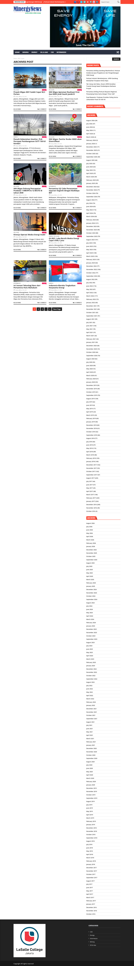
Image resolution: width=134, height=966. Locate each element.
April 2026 (89, 134)
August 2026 (90, 120)
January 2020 (90, 382)
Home (17, 52)
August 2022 (90, 279)
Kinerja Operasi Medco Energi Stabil (29, 234)
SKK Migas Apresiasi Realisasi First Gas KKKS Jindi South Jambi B (64, 93)
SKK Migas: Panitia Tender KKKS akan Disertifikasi (65, 140)
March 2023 (90, 256)
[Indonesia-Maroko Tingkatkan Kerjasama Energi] (65, 271)
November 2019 (91, 389)
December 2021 (91, 306)
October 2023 (90, 233)
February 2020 (91, 379)
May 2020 (89, 369)
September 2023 (91, 236)
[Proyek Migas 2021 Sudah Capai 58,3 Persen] (30, 77)
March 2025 (90, 177)
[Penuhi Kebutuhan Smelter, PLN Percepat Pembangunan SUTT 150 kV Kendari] (30, 124)
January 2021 (90, 342)
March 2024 (90, 216)
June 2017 (89, 485)
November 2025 (91, 150)
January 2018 (90, 461)
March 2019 (90, 415)
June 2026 (89, 127)
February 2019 (91, 418)
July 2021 (89, 322)
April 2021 (89, 332)
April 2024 (89, 213)
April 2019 (89, 412)
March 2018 (90, 455)
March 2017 (90, 495)
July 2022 (89, 283)
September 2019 (91, 395)
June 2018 (89, 445)
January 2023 (90, 263)
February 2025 (91, 180)
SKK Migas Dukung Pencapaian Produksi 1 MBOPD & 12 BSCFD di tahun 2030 (28, 190)
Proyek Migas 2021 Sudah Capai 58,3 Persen (29, 93)
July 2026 (89, 124)
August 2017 (90, 478)
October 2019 (90, 392)
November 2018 (91, 428)
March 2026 (90, 137)
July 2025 (89, 163)
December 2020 (91, 346)
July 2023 (89, 243)
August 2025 (90, 160)
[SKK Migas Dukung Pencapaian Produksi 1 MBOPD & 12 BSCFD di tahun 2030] (30, 174)
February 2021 (91, 339)
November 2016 (91, 508)
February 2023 (91, 259)
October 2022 (90, 273)
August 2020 (90, 359)
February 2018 (91, 458)
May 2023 (89, 249)
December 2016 (91, 504)
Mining (25, 52)
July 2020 (89, 362)
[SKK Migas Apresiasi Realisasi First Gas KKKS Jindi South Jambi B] (65, 77)
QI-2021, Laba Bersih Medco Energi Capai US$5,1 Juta (64, 239)
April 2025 (89, 173)
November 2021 (91, 309)
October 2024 (90, 193)
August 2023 (90, 240)
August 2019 (90, 399)
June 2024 (89, 206)
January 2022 (90, 302)
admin (17, 96)
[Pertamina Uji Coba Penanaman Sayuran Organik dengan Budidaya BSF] (65, 174)
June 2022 (89, 286)
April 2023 (89, 253)
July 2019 (89, 402)
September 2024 (91, 197)
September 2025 (91, 157)
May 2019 (89, 408)
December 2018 (91, 425)
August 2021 (90, 319)
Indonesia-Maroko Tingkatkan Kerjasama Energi (62, 286)
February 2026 (91, 140)
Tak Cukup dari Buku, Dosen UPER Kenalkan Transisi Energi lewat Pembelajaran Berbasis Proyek (101, 86)
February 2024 (91, 220)
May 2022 (89, 289)
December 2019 (91, 385)
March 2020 (90, 375)
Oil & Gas (44, 52)
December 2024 (91, 187)
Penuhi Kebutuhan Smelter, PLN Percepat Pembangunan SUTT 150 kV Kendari (30, 141)
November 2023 (91, 230)
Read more (17, 109)
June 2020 (89, 365)
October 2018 (90, 432)
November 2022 (91, 269)
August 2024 (90, 200)
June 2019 (89, 405)
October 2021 (90, 312)
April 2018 (89, 452)
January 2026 (90, 144)
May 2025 (89, 170)
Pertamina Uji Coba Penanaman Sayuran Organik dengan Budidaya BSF (64, 190)
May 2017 (89, 488)
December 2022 (91, 266)
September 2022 (91, 276)
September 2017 (91, 475)
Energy (34, 52)
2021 (19, 58)
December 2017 (91, 465)
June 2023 (89, 246)
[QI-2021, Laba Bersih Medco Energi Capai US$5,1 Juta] (65, 224)
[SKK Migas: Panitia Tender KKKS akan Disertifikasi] (65, 124)
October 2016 (90, 511)
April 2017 (89, 491)
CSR (52, 52)
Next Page (57, 309)
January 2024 (90, 223)
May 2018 (89, 448)
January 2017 (90, 501)
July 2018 (89, 442)
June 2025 (89, 167)
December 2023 (91, 226)
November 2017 (91, 468)
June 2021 (89, 326)
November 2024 (91, 190)
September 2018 (91, 435)
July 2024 (89, 203)
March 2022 (90, 296)
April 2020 (89, 372)
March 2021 (90, 336)
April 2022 (89, 293)
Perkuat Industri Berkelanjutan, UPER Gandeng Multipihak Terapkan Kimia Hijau (50, 2)
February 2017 (91, 498)
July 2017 (89, 481)
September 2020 (91, 355)
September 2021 (91, 316)
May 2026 (89, 130)
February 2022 (91, 299)
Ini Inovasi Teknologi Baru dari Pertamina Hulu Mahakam (27, 286)
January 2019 (90, 422)
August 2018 (90, 438)
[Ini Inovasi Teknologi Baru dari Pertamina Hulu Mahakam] (30, 271)
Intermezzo (61, 52)
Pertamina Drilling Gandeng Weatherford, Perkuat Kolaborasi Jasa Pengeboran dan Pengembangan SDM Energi (103, 73)
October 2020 (90, 352)
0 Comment (42, 109)
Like (45, 90)
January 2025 (90, 183)
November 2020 (91, 349)
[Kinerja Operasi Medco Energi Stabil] (30, 222)
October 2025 (90, 153)
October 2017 (90, 471)
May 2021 (89, 329)
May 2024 (89, 210)
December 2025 (91, 147)
